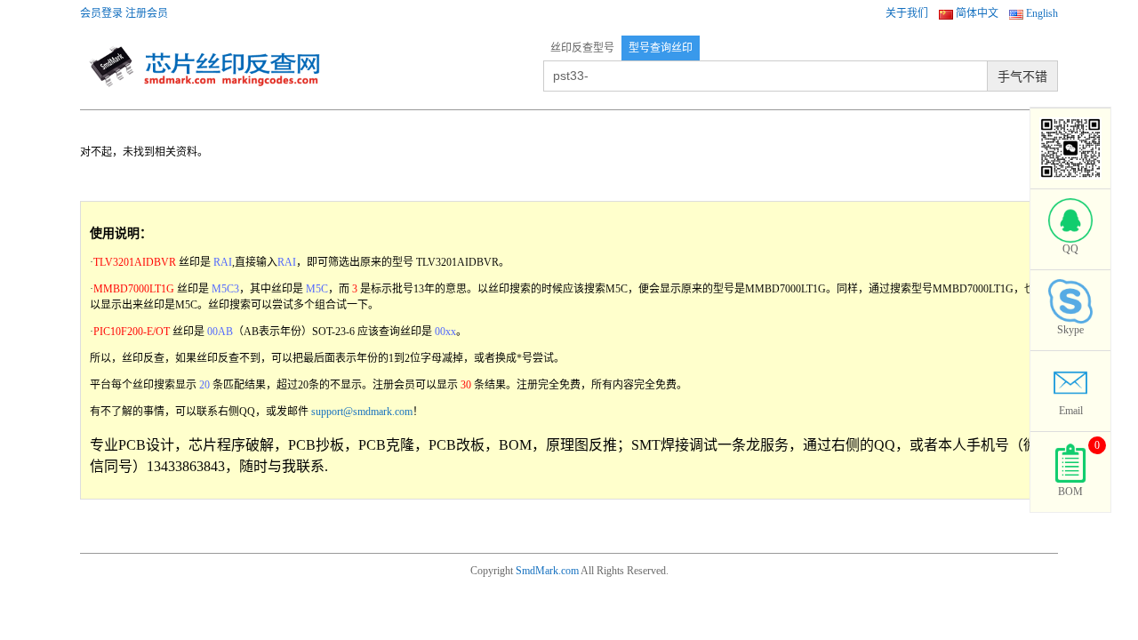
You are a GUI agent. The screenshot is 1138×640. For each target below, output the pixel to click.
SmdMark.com (547, 570)
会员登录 (101, 13)
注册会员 (146, 13)
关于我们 (907, 13)
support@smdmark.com (362, 411)
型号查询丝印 (661, 48)
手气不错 (1022, 76)
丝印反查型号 (582, 48)
